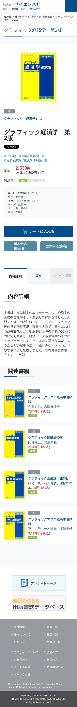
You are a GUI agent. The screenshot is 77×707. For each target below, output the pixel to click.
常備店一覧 (54, 641)
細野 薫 (34, 483)
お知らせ (19, 641)
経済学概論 (45, 16)
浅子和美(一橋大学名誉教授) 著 (24, 156)
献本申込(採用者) (20, 246)
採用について (22, 634)
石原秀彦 (50, 483)
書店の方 (52, 659)
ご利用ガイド (22, 659)
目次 (38, 275)
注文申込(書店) (56, 246)
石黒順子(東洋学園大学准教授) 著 (25, 160)
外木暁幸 (50, 528)
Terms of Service (37, 687)
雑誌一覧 (52, 634)
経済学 (32, 16)
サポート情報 (61, 275)
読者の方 (52, 652)
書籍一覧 (52, 626)
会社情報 (19, 626)
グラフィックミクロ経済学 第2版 (50, 399)
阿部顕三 (34, 442)
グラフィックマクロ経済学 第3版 (50, 522)
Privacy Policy (15, 687)
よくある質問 (22, 667)
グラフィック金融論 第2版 (48, 478)
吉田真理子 (52, 406)
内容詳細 (15, 276)
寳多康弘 (50, 442)
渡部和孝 (66, 483)
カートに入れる (41, 231)
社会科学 (20, 16)
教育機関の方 (55, 667)
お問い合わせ (22, 674)
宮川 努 (34, 528)
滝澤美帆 (66, 528)
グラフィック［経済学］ (21, 118)
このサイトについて (26, 652)
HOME (8, 16)
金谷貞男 (34, 406)
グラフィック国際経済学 (45, 437)
